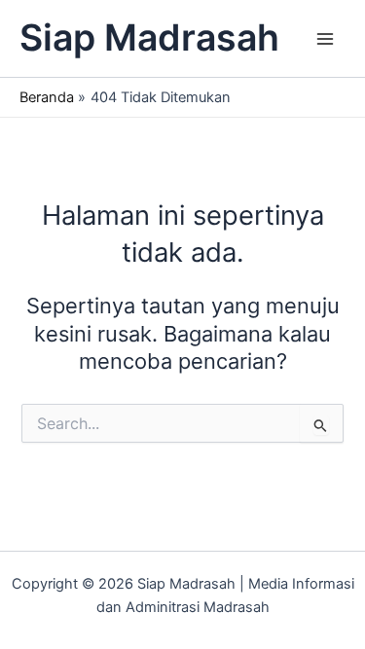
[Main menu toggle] (325, 38)
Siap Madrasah (149, 37)
